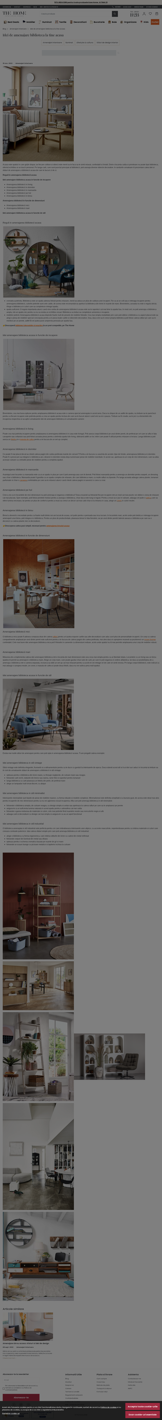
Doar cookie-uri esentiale (143, 1414)
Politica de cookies (109, 1407)
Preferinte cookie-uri (11, 1413)
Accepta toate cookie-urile (142, 1406)
